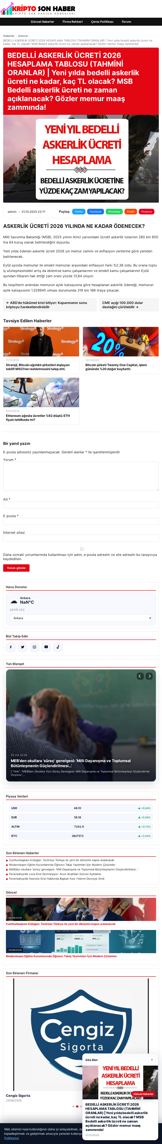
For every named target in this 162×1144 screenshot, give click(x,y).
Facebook (95, 211)
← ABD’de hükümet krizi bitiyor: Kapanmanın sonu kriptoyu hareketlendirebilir (46, 305)
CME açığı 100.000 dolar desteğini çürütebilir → (122, 305)
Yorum (9, 460)
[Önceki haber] (140, 676)
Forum (126, 21)
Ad (6, 499)
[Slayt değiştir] (73, 1106)
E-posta (11, 516)
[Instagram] (34, 647)
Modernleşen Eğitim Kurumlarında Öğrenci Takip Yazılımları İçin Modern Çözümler (62, 864)
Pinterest (146, 211)
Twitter (79, 211)
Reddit (131, 211)
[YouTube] (46, 647)
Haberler (9, 35)
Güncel (23, 35)
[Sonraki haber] (149, 676)
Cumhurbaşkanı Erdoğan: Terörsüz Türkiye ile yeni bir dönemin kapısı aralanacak (61, 860)
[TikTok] (58, 647)
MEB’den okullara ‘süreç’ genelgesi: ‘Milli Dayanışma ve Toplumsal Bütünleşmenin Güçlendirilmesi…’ (73, 869)
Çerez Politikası (102, 21)
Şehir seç (17, 609)
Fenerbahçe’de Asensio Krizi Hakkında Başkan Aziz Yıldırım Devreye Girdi (56, 878)
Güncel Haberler (42, 21)
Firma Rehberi (73, 21)
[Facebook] (11, 647)
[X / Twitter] (22, 647)
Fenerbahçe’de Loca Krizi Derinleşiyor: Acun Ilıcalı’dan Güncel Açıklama (55, 874)
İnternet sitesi (14, 532)
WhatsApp (114, 211)
